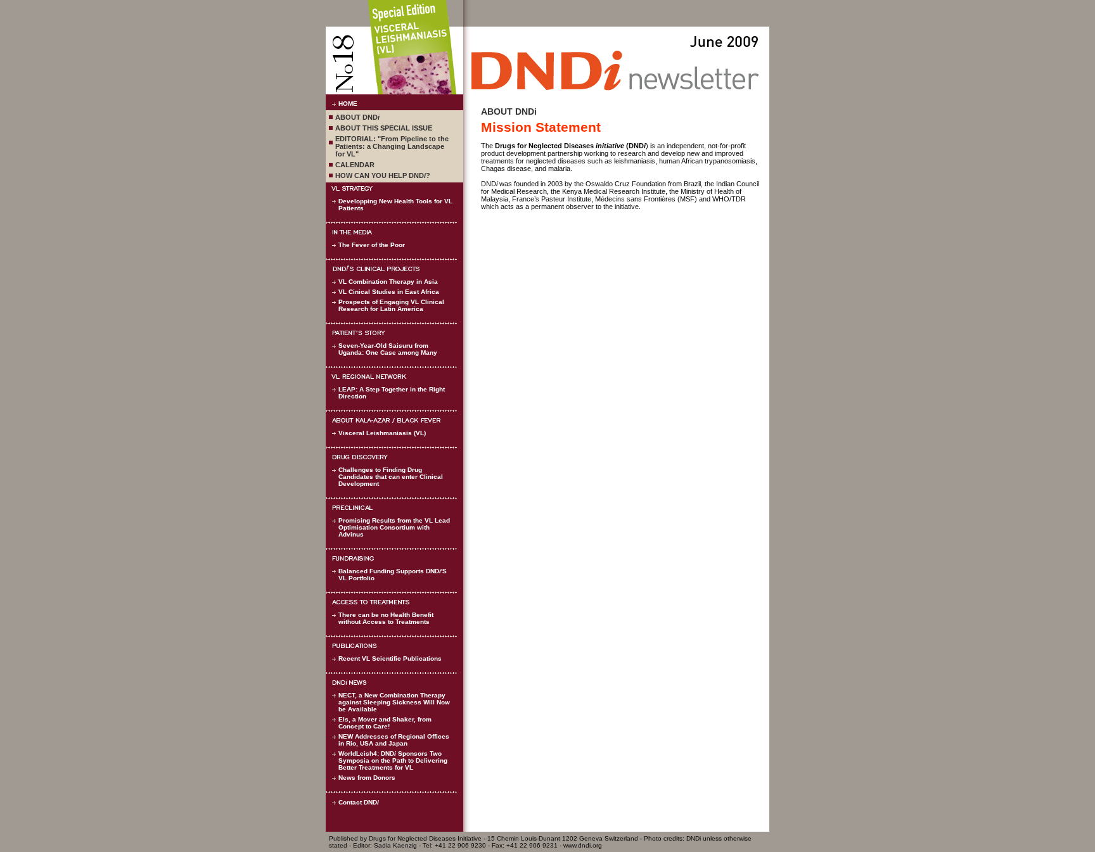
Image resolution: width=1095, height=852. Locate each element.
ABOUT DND (357, 117)
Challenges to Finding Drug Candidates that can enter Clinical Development (390, 476)
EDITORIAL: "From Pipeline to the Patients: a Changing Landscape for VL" (392, 146)
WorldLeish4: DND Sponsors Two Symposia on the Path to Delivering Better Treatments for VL (392, 760)
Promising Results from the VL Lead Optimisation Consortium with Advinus (394, 527)
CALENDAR (355, 164)
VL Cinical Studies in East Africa (388, 291)
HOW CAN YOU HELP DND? (382, 175)
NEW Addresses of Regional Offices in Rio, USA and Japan (393, 740)
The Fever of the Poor (371, 244)
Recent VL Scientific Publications (390, 658)
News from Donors (366, 777)
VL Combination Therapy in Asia (388, 281)
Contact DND (358, 802)
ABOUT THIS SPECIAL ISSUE (383, 128)
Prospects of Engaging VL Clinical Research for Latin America (391, 305)
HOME (347, 103)
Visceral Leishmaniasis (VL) (382, 432)
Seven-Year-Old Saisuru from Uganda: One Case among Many (387, 349)
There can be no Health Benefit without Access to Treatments (385, 618)
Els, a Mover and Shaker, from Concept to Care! (385, 723)
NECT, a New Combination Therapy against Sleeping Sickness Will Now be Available (394, 702)
